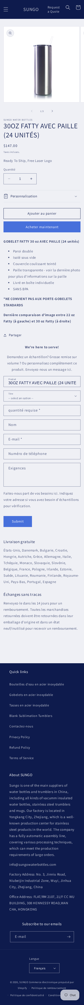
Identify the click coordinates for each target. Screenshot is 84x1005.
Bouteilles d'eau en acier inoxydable (36, 684)
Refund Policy (19, 747)
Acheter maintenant (42, 227)
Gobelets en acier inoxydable (31, 695)
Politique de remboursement (49, 988)
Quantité (9, 169)
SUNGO (23, 982)
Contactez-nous (21, 726)
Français (39, 968)
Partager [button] (15, 335)
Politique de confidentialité (27, 995)
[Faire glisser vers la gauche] (32, 111)
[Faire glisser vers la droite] (52, 111)
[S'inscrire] (68, 936)
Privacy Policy (19, 737)
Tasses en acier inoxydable (29, 705)
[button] (6, 9)
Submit (18, 521)
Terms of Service (21, 758)
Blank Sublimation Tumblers (30, 716)
